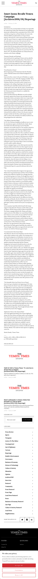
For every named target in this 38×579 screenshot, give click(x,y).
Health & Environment (12, 456)
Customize (19, 570)
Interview (8, 480)
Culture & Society (10, 468)
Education (8, 471)
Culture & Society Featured (13, 507)
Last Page (8, 504)
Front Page (8, 492)
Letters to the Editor (11, 441)
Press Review (9, 432)
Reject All (19, 575)
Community (8, 486)
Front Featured (9, 489)
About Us (3, 547)
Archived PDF (9, 477)
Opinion (7, 474)
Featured (8, 483)
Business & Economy (11, 462)
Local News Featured (11, 495)
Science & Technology (11, 465)
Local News (8, 510)
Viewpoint (8, 438)
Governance (9, 459)
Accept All (19, 565)
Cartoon (7, 450)
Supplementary (9, 513)
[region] (19, 565)
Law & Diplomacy (10, 447)
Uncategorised (9, 444)
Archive (22, 544)
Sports (7, 435)
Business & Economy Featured (14, 501)
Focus (7, 498)
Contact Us (4, 544)
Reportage (8, 453)
